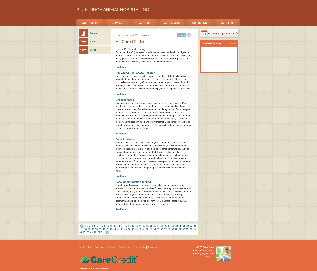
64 (191, 229)
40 (104, 229)
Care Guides (172, 22)
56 (162, 229)
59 (173, 229)
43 (114, 229)
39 (100, 229)
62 (183, 229)
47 (129, 229)
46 (125, 229)
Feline (93, 41)
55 (158, 229)
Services (117, 22)
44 (118, 229)
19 (140, 226)
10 (108, 226)
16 (129, 226)
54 (154, 229)
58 (169, 229)
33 (191, 226)
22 (151, 226)
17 (133, 226)
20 (144, 226)
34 (195, 226)
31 (184, 226)
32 (187, 226)
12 (115, 226)
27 (169, 226)
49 (136, 229)
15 (126, 226)
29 (177, 226)
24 (158, 226)
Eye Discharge (125, 99)
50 (140, 229)
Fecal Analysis (125, 139)
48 (133, 229)
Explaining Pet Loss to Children (135, 73)
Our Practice (90, 22)
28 (173, 226)
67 (84, 232)
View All (232, 44)
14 (122, 226)
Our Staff (145, 22)
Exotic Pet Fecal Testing (131, 49)
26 (166, 226)
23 (155, 226)
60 (176, 229)
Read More (121, 67)
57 (165, 229)
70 (95, 232)
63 (187, 229)
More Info (226, 22)
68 (88, 232)
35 (85, 229)
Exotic (93, 50)
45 (122, 229)
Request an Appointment (221, 33)
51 (143, 229)
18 (137, 226)
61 (180, 229)
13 (118, 226)
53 (151, 229)
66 (80, 232)
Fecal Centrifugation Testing (133, 182)
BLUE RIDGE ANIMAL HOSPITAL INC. (113, 9)
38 (96, 229)
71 (99, 232)
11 (111, 226)
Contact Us (199, 22)
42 (111, 229)
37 (93, 229)
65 (194, 229)
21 (147, 226)
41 (107, 229)
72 (102, 232)
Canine (93, 33)
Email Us (210, 256)
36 (89, 229)
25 (162, 226)
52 (147, 229)
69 (91, 232)
